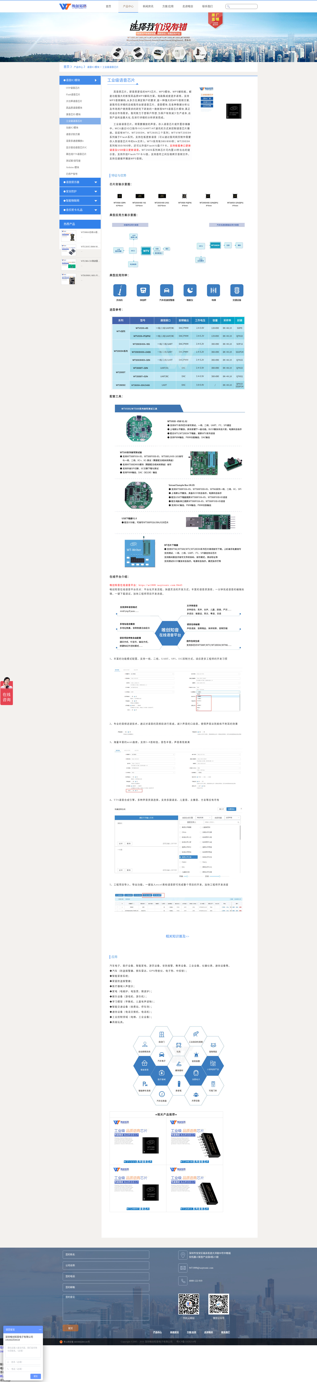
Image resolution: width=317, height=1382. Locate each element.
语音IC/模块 (93, 67)
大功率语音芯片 (74, 101)
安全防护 (71, 191)
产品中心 (78, 67)
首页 (108, 6)
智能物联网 (72, 200)
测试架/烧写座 (73, 161)
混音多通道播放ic (75, 141)
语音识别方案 (73, 134)
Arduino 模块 (72, 167)
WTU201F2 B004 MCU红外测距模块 (96, 247)
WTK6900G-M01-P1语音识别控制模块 (97, 275)
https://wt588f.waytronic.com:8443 (160, 585)
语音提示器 (72, 182)
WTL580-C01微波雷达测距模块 (94, 261)
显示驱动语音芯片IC (76, 147)
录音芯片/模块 (73, 114)
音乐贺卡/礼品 (74, 209)
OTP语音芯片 (73, 88)
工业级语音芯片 (110, 67)
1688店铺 (5, 1351)
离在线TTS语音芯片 (76, 154)
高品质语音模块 (74, 108)
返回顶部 (5, 1380)
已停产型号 (72, 174)
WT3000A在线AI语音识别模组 (94, 232)
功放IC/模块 (72, 127)
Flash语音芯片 (73, 94)
